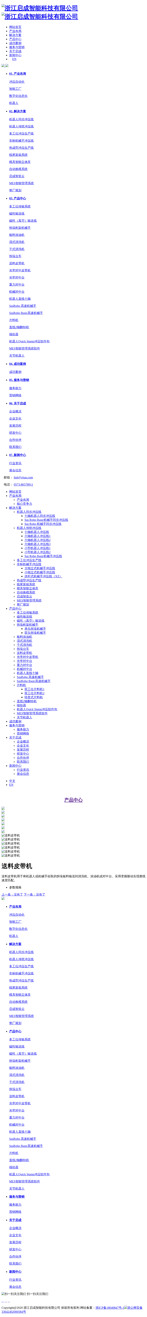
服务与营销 (16, 47)
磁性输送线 (16, 213)
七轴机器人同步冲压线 (39, 515)
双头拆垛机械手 (35, 632)
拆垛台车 (15, 256)
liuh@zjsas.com (23, 477)
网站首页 (15, 27)
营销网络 (15, 395)
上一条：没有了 (12, 894)
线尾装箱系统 (18, 154)
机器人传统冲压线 (21, 126)
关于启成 (15, 51)
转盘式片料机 (33, 697)
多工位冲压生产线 (21, 133)
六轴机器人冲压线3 (37, 544)
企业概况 (15, 411)
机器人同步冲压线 (21, 119)
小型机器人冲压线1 (37, 548)
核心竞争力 (24, 503)
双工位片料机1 (34, 689)
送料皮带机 (16, 263)
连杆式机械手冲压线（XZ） (43, 576)
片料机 (13, 320)
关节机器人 (16, 355)
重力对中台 (16, 284)
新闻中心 (15, 55)
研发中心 (15, 432)
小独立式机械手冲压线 (39, 572)
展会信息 (15, 470)
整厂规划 (15, 190)
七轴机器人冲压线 (36, 532)
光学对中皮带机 (20, 270)
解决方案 (15, 35)
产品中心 (15, 39)
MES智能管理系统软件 (24, 348)
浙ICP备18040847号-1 (110, 1307)
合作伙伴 (15, 439)
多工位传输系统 (20, 206)
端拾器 (13, 334)
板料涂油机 (16, 234)
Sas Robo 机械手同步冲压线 (42, 523)
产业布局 (15, 31)
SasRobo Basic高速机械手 (26, 313)
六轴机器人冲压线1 (37, 536)
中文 (12, 780)
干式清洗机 (16, 249)
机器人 (13, 103)
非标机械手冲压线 (21, 140)
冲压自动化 (16, 81)
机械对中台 (16, 291)
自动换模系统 (18, 169)
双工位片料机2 (34, 693)
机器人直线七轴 (20, 298)
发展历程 (15, 425)
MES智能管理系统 (21, 183)
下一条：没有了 (34, 894)
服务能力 (15, 388)
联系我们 (15, 447)
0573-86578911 (23, 484)
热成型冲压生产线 (21, 147)
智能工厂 (15, 88)
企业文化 (15, 418)
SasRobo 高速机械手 (22, 305)
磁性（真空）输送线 (23, 220)
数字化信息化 (18, 95)
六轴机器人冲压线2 (37, 540)
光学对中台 (16, 277)
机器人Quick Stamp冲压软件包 (29, 341)
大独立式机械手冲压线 (39, 568)
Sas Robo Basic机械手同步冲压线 (46, 519)
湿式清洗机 (16, 242)
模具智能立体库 (20, 162)
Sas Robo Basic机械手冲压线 (43, 556)
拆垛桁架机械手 (20, 227)
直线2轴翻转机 (19, 327)
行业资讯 (15, 463)
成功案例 (15, 43)
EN (14, 59)
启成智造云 (16, 176)
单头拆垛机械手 (35, 628)
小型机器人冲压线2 (37, 552)
